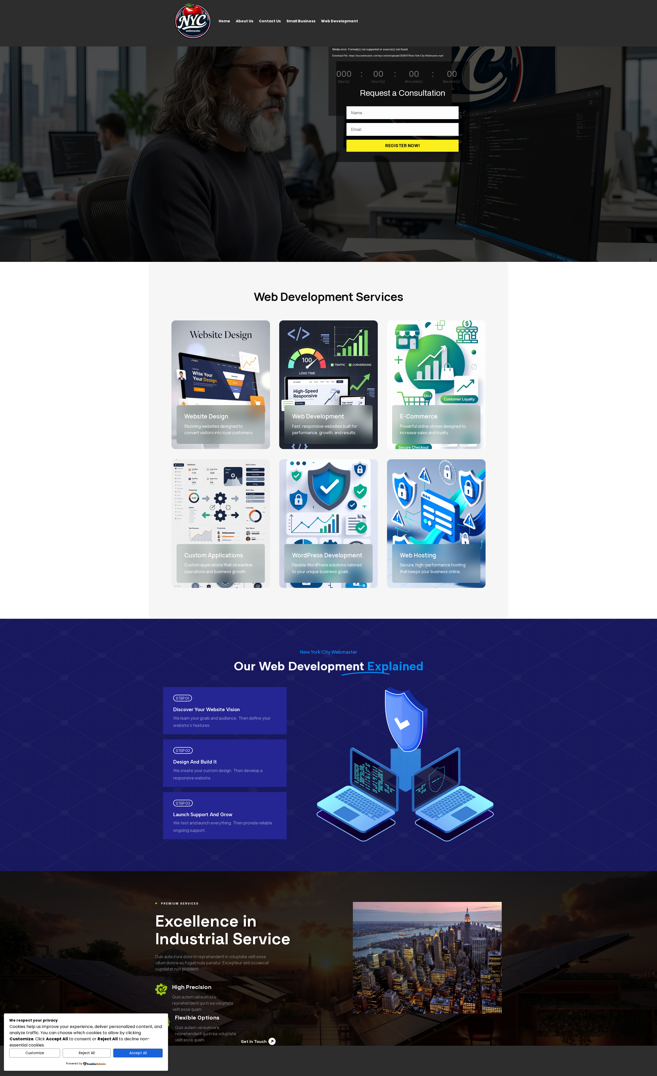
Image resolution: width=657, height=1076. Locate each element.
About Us (244, 21)
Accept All (138, 1053)
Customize (34, 1053)
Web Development (339, 21)
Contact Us (270, 21)
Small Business (300, 21)
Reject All (87, 1053)
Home (224, 21)
